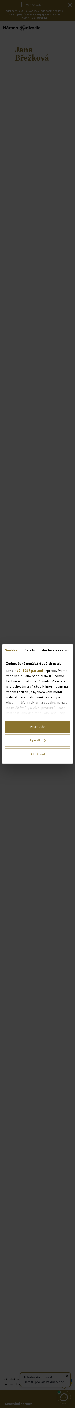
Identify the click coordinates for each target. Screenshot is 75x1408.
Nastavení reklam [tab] (55, 650)
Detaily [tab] (29, 650)
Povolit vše (37, 727)
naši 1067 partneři (30, 670)
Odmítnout (37, 754)
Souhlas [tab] (11, 650)
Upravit (35, 740)
